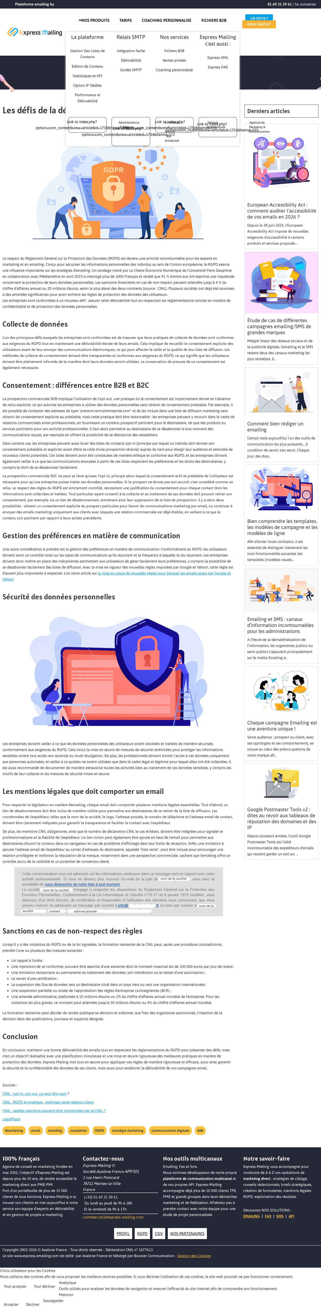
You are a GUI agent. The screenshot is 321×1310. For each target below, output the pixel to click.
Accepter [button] (11, 1304)
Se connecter (305, 4)
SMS (280, 1216)
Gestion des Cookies (194, 1256)
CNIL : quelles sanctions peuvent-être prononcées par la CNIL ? (54, 1110)
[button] (316, 1303)
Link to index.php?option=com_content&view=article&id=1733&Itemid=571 (82, 125)
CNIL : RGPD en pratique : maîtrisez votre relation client (48, 1102)
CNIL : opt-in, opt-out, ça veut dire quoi (34, 1093)
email (35, 1131)
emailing (55, 1131)
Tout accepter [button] (15, 1286)
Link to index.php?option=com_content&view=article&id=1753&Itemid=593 (212, 127)
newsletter (78, 1131)
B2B (200, 1131)
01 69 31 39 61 (280, 4)
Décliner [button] (32, 1304)
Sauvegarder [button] (53, 1300)
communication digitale (170, 1131)
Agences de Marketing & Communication (259, 127)
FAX (268, 1216)
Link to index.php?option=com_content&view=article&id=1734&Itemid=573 (128, 131)
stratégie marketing (127, 1131)
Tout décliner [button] (44, 1286)
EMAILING (251, 1216)
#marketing (14, 1131)
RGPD (99, 1131)
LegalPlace (11, 1119)
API (291, 1216)
